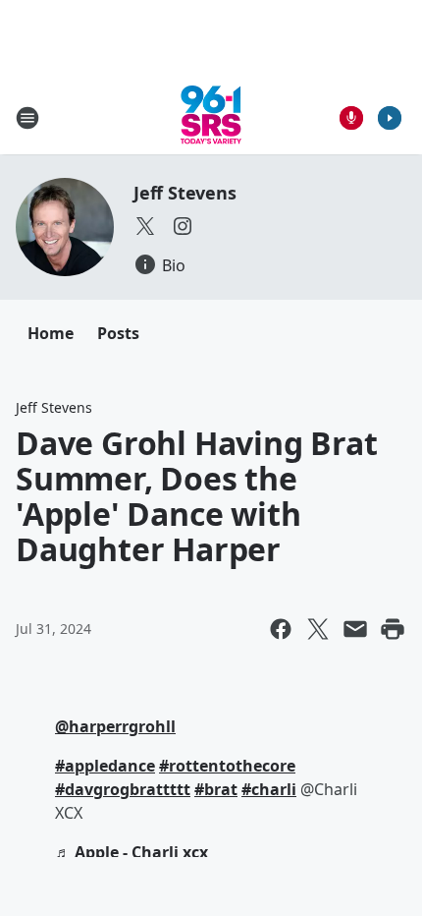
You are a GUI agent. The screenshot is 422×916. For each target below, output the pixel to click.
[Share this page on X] (318, 629)
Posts (118, 333)
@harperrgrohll (115, 726)
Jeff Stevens (185, 192)
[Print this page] (392, 629)
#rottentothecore (227, 765)
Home (50, 333)
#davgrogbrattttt (122, 789)
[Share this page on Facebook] (280, 629)
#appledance (105, 765)
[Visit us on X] (145, 226)
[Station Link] (211, 117)
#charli (268, 789)
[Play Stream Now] (389, 118)
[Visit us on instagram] (182, 226)
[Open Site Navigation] (27, 118)
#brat (215, 789)
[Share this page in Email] (355, 629)
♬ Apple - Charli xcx (131, 852)
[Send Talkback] (351, 118)
